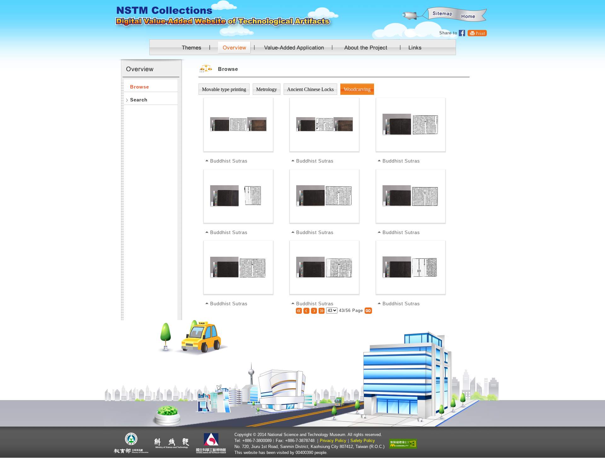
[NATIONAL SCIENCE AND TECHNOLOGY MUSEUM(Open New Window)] (212, 443)
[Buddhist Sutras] (238, 124)
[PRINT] (477, 33)
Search (138, 99)
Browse (139, 86)
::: (402, 3)
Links (413, 47)
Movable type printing (224, 89)
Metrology (266, 89)
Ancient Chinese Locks (310, 89)
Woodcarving (357, 89)
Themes (192, 47)
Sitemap (441, 14)
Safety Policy (362, 440)
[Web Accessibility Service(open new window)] (403, 443)
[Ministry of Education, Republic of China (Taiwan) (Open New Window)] (131, 443)
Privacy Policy (333, 440)
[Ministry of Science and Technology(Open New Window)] (171, 443)
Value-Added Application (297, 47)
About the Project (365, 47)
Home (468, 14)
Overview (236, 47)
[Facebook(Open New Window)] (462, 33)
